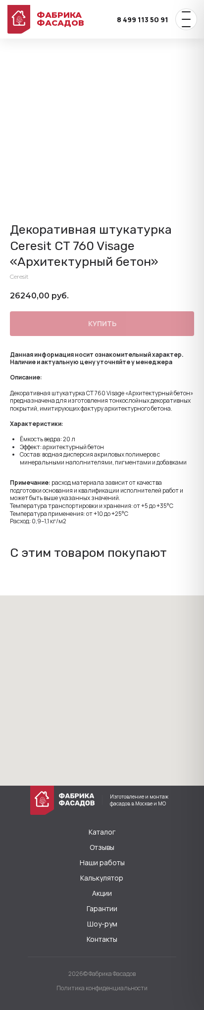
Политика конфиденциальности (102, 988)
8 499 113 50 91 (142, 19)
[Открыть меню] (186, 19)
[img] (42, 800)
